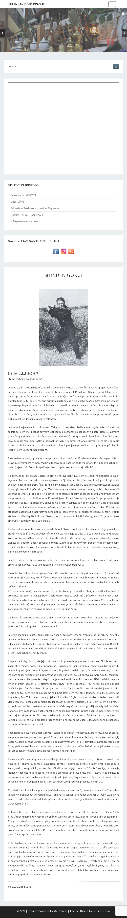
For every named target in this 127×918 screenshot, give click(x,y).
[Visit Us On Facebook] (56, 252)
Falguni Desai (101, 911)
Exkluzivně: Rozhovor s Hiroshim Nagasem (35, 208)
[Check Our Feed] (71, 252)
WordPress (60, 911)
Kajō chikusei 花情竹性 (23, 195)
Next (124, 33)
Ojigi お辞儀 (17, 201)
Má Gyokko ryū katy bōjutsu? (26, 221)
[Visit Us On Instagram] (63, 252)
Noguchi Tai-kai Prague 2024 (27, 214)
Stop (123, 13)
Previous (2, 33)
